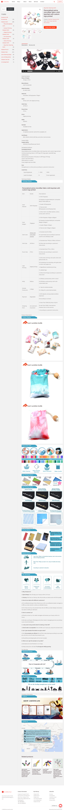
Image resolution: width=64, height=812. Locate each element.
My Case (51, 794)
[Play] (23, 71)
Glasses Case (4, 52)
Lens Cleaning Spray (6, 54)
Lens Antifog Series (6, 57)
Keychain (54, 21)
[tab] (25, 45)
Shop (18, 1)
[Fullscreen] (61, 71)
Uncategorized (5, 62)
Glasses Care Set (5, 59)
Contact (42, 1)
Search (10, 9)
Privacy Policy (52, 800)
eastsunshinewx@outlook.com (24, 798)
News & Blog (52, 798)
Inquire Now (50, 27)
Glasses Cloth (4, 21)
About (24, 1)
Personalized (46, 22)
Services (36, 1)
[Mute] (59, 71)
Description (25, 45)
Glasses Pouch (4, 49)
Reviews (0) (32, 45)
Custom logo (49, 21)
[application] (42, 60)
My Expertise (52, 795)
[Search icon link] (54, 1)
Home (13, 1)
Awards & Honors (52, 797)
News (30, 1)
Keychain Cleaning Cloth (50, 7)
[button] (42, 60)
